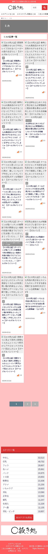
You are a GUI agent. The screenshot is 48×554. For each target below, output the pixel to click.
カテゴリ (25, 548)
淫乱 (23, 492)
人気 (18, 548)
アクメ (23, 484)
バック (23, 473)
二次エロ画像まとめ (8, 548)
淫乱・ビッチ (23, 511)
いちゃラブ (23, 488)
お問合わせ (12, 551)
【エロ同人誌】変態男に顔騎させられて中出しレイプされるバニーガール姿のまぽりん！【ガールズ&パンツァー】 (11, 66)
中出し (23, 458)
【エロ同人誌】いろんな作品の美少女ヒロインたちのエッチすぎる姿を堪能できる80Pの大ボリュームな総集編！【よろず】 (35, 304)
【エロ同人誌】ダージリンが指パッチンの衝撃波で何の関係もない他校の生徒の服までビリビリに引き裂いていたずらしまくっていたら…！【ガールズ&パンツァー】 (11, 255)
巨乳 (23, 461)
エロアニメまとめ (8, 14)
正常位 (23, 496)
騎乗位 (23, 481)
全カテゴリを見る (24, 517)
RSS (19, 551)
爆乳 (23, 500)
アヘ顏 (23, 507)
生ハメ (23, 469)
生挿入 (23, 504)
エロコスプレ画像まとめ (26, 14)
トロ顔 (23, 477)
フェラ (23, 465)
